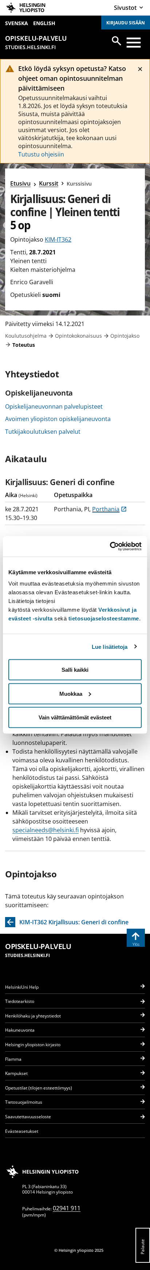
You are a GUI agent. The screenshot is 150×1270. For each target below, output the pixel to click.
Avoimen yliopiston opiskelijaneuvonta (58, 419)
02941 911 (66, 1208)
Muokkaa (70, 693)
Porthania (109, 509)
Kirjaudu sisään (125, 23)
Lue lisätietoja (110, 646)
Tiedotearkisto (19, 1001)
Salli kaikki (75, 670)
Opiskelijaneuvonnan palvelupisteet (54, 406)
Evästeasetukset (21, 1131)
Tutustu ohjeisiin (41, 154)
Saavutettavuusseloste (28, 1117)
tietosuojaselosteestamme (103, 618)
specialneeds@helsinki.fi (45, 830)
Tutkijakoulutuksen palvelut (42, 432)
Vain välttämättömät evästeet (75, 717)
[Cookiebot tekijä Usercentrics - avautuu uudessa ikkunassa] (110, 546)
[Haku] (116, 41)
